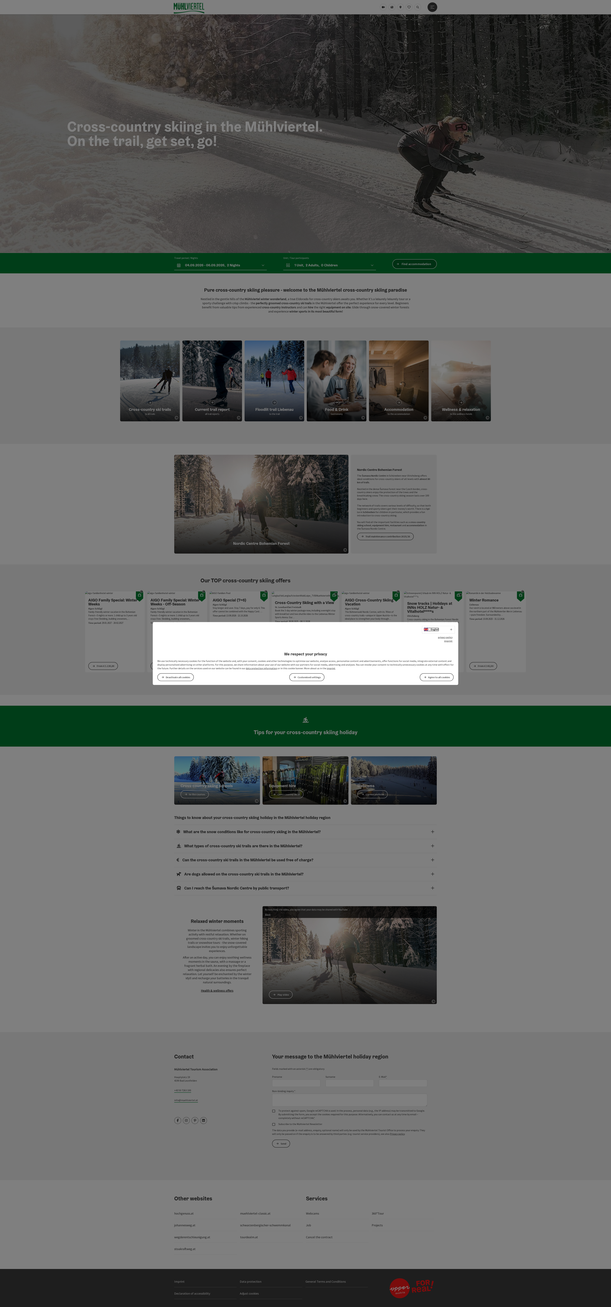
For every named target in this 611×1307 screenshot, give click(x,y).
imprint (448, 640)
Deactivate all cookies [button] (178, 677)
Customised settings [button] (309, 677)
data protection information (261, 668)
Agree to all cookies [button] (439, 677)
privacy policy (445, 637)
